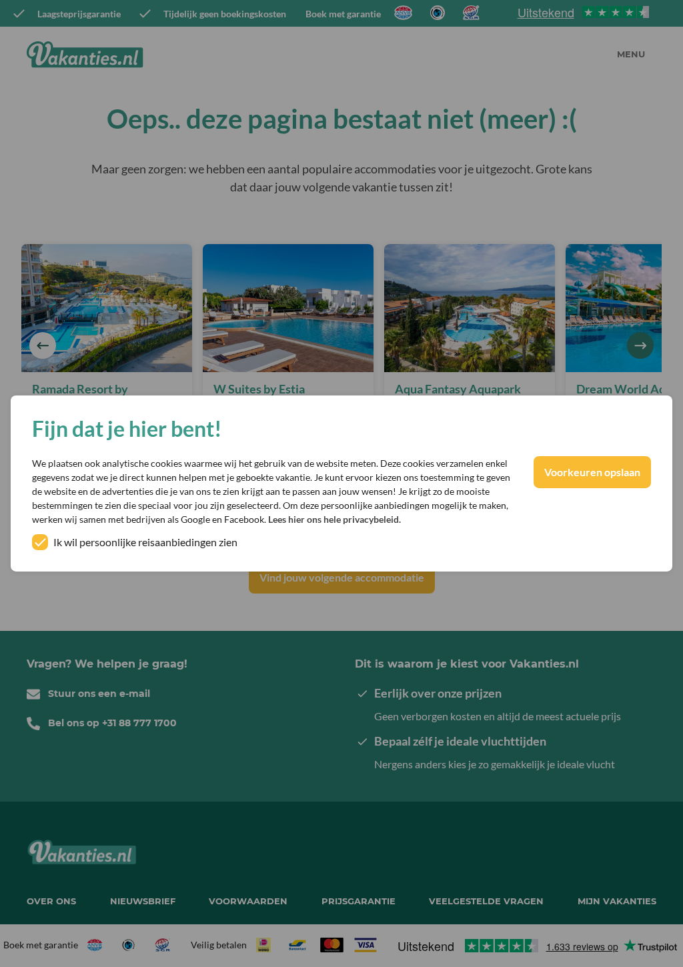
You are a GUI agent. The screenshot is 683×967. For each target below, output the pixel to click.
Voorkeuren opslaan (592, 471)
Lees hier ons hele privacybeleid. (334, 519)
